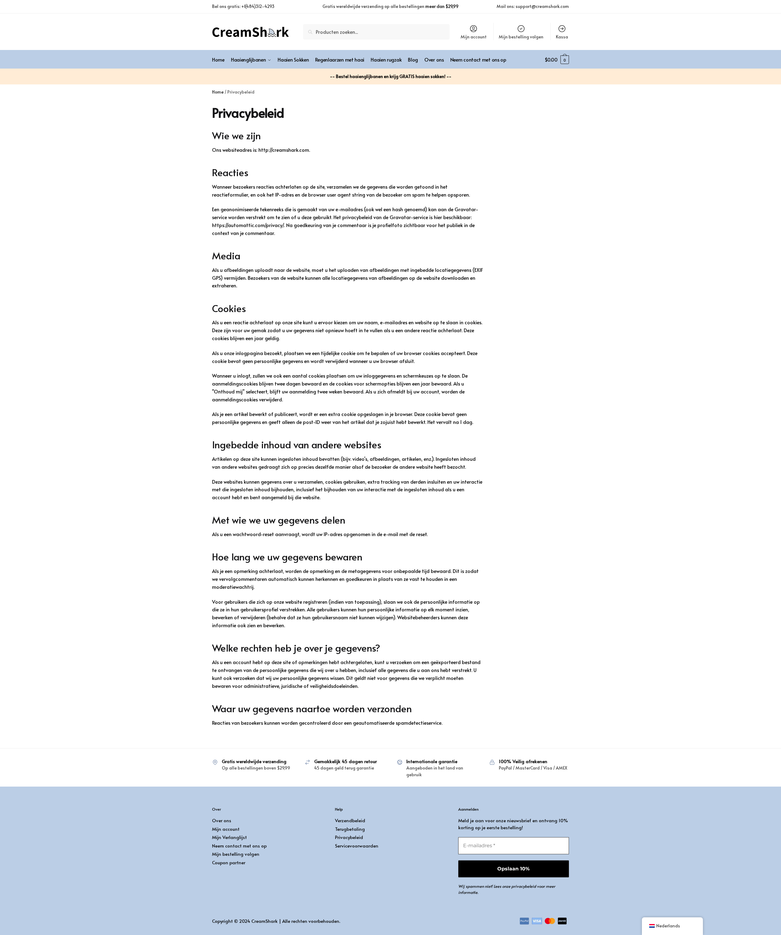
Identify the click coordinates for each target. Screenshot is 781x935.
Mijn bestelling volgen (521, 37)
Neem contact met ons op (239, 845)
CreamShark (264, 921)
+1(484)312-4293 (258, 6)
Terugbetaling (350, 829)
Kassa (562, 37)
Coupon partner (228, 862)
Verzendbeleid (350, 820)
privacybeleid (523, 886)
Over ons (221, 820)
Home (218, 92)
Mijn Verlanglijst (229, 837)
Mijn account (474, 37)
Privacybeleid (349, 837)
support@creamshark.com (542, 6)
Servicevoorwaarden (356, 845)
